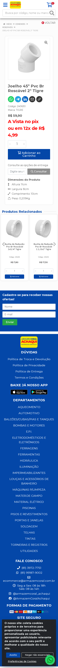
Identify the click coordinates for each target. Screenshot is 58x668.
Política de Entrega (29, 371)
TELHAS (29, 532)
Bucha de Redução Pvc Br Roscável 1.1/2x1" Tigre (43, 246)
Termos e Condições (29, 377)
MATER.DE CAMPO (29, 495)
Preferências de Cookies (22, 661)
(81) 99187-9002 (31, 572)
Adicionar (15, 276)
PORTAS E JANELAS (29, 520)
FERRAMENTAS (29, 454)
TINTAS (30, 538)
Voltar (49, 22)
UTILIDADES (29, 551)
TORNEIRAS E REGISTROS (29, 544)
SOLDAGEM (29, 526)
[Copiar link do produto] (39, 99)
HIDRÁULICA (29, 460)
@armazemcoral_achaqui (31, 593)
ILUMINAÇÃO (29, 466)
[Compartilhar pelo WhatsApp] (11, 99)
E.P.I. (29, 431)
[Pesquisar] (51, 13)
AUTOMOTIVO (29, 413)
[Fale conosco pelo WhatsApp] (50, 660)
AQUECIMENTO (29, 407)
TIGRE (19, 110)
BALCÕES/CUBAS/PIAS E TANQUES (29, 419)
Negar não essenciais (37, 654)
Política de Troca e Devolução (29, 359)
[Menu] (5, 5)
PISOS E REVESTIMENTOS (29, 514)
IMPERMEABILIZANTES (29, 472)
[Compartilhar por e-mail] (32, 99)
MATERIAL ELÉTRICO (29, 501)
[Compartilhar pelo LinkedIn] (25, 99)
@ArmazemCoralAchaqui (31, 598)
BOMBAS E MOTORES (29, 425)
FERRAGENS (29, 448)
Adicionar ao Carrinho (30, 154)
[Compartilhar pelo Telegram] (18, 99)
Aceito (13, 654)
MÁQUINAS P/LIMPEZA (29, 489)
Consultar (40, 171)
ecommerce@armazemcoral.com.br (29, 580)
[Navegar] (3, 244)
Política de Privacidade (29, 365)
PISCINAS (29, 508)
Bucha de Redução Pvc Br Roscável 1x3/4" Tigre (14, 246)
